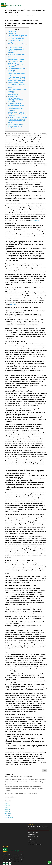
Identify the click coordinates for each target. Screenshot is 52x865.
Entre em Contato (13, 96)
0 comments (30, 15)
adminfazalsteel (10, 15)
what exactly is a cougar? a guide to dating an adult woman (21, 793)
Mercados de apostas (14, 98)
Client (6, 807)
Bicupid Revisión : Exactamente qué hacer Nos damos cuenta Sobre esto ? (25, 779)
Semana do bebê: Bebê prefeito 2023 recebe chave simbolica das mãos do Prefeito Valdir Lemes (17, 78)
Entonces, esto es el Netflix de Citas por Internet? (18, 776)
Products (7, 805)
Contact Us (8, 815)
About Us (7, 811)
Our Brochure (9, 817)
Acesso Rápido (12, 31)
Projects (7, 809)
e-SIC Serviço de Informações (16, 38)
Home (6, 803)
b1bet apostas (24, 15)
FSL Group (8, 813)
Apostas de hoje (12, 58)
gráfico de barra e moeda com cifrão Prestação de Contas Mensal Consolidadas (17, 113)
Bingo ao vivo (11, 72)
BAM (41, 844)
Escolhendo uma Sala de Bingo (16, 59)
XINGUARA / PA (12, 33)
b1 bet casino (35, 220)
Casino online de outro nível (15, 124)
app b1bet (13, 304)
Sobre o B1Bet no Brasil (14, 103)
